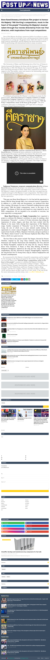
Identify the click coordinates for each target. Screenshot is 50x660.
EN (12, 276)
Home (2, 500)
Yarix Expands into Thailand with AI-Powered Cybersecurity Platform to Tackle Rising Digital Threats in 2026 (27, 611)
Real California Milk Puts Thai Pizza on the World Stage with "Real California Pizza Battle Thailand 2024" (26, 625)
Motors (2, 503)
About (42, 658)
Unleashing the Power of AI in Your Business (24, 418)
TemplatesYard (11, 658)
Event (26, 508)
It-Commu (27, 503)
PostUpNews (4, 465)
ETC (2, 509)
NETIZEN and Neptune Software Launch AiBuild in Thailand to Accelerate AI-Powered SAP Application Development (26, 340)
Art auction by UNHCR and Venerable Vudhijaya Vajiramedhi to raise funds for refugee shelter (27, 323)
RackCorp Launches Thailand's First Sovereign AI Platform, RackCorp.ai (8, 419)
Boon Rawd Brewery (8, 276)
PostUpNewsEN (25, 10)
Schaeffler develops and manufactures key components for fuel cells (21, 552)
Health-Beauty (4, 505)
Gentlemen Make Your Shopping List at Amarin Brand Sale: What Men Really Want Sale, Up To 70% (27, 329)
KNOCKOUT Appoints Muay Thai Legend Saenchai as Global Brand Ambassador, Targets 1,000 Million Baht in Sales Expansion (27, 599)
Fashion (26, 505)
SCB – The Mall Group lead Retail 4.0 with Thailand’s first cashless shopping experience (26, 645)
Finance (26, 500)
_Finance (27, 367)
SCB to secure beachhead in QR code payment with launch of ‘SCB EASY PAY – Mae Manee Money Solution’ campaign (26, 640)
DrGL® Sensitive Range (12, 334)
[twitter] (13, 526)
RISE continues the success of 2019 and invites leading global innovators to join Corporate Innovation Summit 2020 (27, 356)
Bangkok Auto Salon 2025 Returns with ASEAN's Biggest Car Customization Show (25, 317)
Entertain (15, 276)
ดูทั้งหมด (45, 406)
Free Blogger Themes (24, 658)
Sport (26, 506)
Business (3, 367)
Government (3, 508)
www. (30, 272)
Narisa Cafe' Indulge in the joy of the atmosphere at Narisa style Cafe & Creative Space (26, 630)
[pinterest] (37, 526)
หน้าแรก (2, 14)
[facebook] (37, 523)
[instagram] (13, 529)
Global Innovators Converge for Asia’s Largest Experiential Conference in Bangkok (25, 361)
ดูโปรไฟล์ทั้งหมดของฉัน (5, 467)
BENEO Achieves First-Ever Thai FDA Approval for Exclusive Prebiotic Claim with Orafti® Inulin (27, 619)
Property (27, 501)
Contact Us (47, 658)
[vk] (37, 529)
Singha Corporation (8, 14)
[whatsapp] (13, 523)
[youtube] (37, 532)
